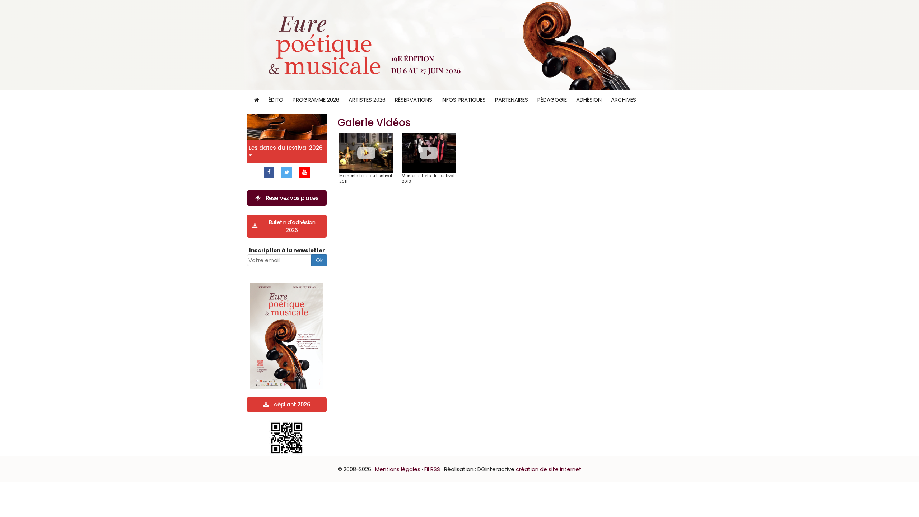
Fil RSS (432, 469)
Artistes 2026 (367, 99)
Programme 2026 (316, 99)
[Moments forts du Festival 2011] (366, 153)
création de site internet (549, 469)
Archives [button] (623, 99)
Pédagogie (552, 99)
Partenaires (511, 99)
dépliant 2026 (292, 404)
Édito (276, 99)
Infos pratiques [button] (464, 99)
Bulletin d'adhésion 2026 (292, 225)
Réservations (413, 99)
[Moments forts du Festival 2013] (429, 153)
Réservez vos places (292, 198)
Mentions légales (397, 469)
